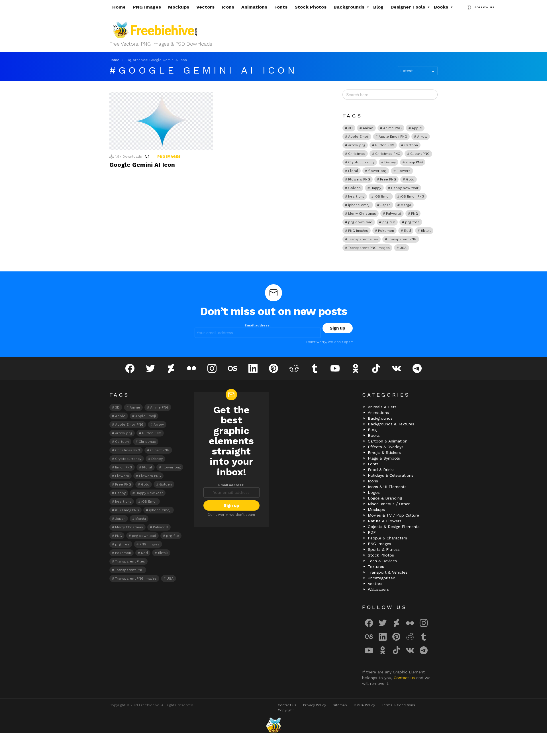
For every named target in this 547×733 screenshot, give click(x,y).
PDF (372, 532)
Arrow (422, 137)
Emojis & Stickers (384, 452)
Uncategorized (381, 578)
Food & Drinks (381, 469)
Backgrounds (349, 7)
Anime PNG (392, 128)
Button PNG (384, 145)
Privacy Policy (314, 705)
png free (412, 222)
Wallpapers (378, 589)
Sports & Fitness (384, 549)
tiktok (426, 231)
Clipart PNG (420, 154)
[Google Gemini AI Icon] (161, 121)
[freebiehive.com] (273, 725)
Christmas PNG (387, 154)
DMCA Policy (364, 705)
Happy (376, 188)
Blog (378, 7)
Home (119, 7)
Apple (417, 128)
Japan (385, 205)
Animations (254, 7)
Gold (410, 179)
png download (360, 222)
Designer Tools (408, 7)
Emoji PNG (414, 162)
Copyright (286, 710)
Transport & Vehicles (387, 572)
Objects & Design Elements (394, 526)
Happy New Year (405, 188)
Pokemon (386, 231)
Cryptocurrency (361, 162)
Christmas (356, 154)
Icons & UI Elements (387, 486)
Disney (390, 162)
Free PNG (388, 179)
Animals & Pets (382, 407)
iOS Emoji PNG (412, 196)
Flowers (404, 171)
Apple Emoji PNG (393, 137)
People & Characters (387, 538)
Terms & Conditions (398, 705)
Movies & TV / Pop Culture (393, 515)
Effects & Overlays (385, 446)
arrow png (356, 145)
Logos (374, 492)
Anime (368, 128)
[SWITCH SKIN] (469, 7)
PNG (414, 214)
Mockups (178, 7)
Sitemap (340, 705)
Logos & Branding (385, 498)
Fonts (280, 7)
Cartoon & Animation (387, 441)
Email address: (257, 325)
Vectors (205, 7)
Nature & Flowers (384, 521)
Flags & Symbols (384, 458)
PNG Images (147, 7)
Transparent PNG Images (369, 248)
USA (403, 248)
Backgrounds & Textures (391, 424)
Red (407, 231)
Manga (406, 205)
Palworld (393, 214)
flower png (377, 171)
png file (388, 222)
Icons (228, 7)
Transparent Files (363, 239)
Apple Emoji (358, 137)
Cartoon (411, 145)
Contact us (405, 677)
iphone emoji (359, 205)
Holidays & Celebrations (390, 475)
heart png (356, 196)
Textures (376, 566)
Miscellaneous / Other (389, 503)
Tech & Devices (382, 561)
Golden (354, 188)
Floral (353, 171)
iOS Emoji (382, 196)
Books (441, 7)
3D (350, 128)
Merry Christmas (362, 214)
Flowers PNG (359, 179)
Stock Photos (310, 7)
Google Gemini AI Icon (142, 164)
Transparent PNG (402, 239)
